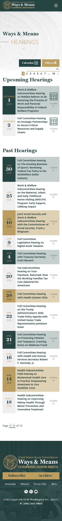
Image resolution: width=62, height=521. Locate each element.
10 (53, 73)
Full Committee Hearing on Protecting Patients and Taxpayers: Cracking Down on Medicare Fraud (32, 340)
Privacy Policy (40, 484)
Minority (25, 484)
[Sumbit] (57, 69)
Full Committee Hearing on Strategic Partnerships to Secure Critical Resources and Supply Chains (32, 125)
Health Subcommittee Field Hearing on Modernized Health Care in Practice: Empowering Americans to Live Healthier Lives (31, 379)
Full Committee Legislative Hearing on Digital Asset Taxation (30, 243)
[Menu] (56, 6)
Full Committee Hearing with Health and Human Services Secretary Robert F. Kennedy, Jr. (32, 358)
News (54, 484)
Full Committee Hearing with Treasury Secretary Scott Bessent (31, 257)
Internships (10, 484)
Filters (49, 62)
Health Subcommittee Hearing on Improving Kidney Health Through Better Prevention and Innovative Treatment (31, 402)
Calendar (28, 62)
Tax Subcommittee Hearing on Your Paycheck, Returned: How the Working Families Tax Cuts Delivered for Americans (32, 276)
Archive (45, 475)
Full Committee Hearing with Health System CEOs (32, 295)
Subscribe (16, 475)
